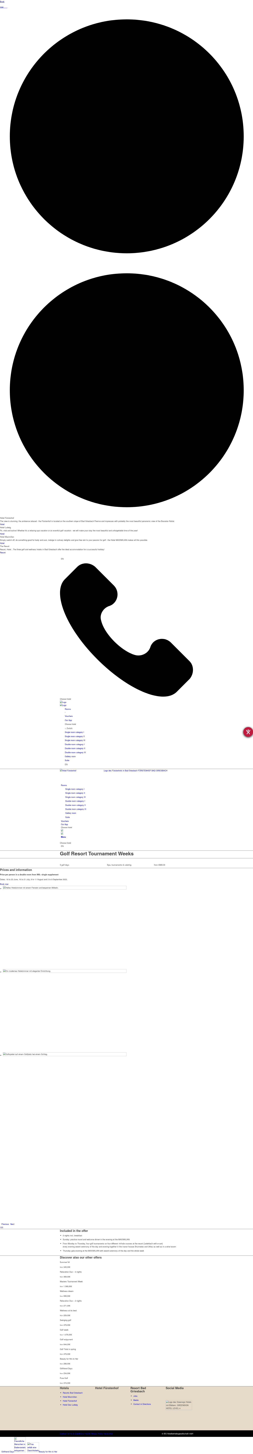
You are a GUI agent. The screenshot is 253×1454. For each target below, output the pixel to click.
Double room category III (75, 752)
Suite (67, 760)
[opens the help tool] (248, 732)
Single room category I (74, 732)
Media (136, 1400)
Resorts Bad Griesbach (73, 1392)
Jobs (135, 1396)
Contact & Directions (142, 1404)
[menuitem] (127, 801)
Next (12, 1224)
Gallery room (70, 756)
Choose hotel (65, 698)
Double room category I (75, 744)
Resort (3, 552)
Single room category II (75, 736)
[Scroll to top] (58, 1451)
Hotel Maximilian (70, 1396)
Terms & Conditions (75, 1433)
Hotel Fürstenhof (70, 1400)
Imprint (87, 1433)
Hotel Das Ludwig (70, 1404)
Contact (63, 1433)
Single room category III (75, 740)
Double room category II (75, 748)
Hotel (2, 524)
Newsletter (108, 1433)
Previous (5, 1224)
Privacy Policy (97, 1433)
